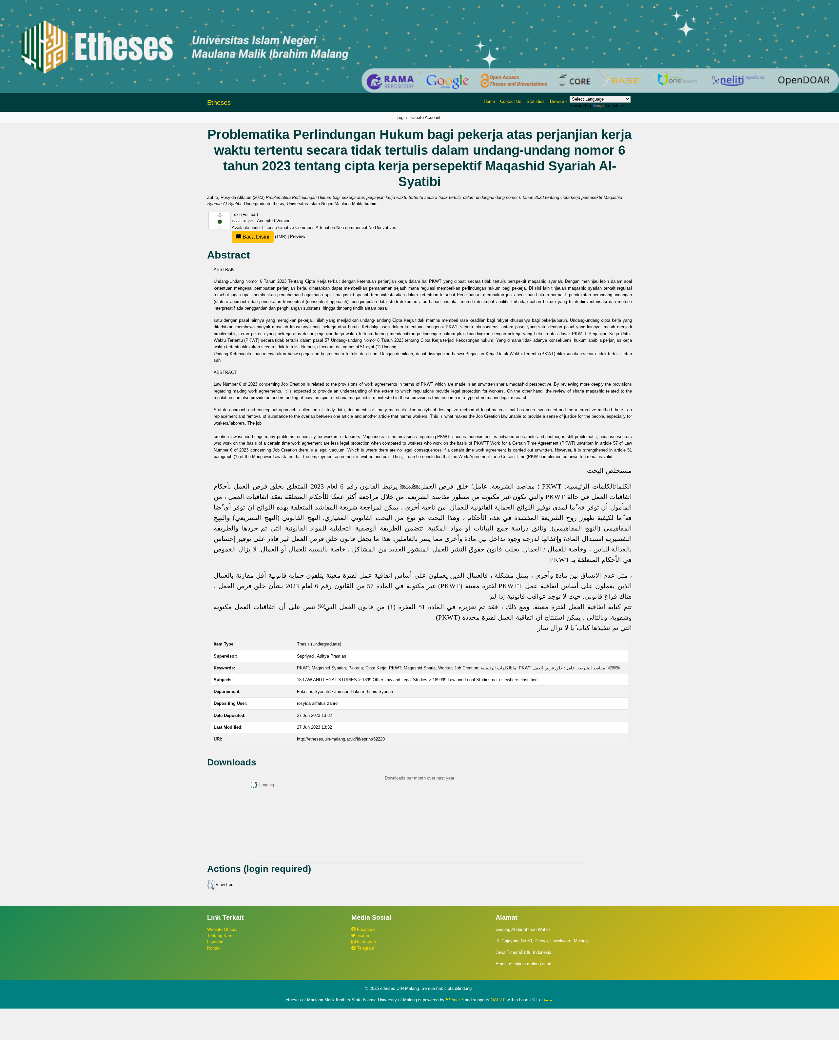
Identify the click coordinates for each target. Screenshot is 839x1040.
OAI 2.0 (498, 999)
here (548, 1000)
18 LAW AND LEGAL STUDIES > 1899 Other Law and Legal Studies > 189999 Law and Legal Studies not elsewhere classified (417, 679)
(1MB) (264, 236)
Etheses (219, 102)
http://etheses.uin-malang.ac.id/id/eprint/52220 (341, 739)
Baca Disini (255, 237)
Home (489, 101)
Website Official (222, 929)
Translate (614, 105)
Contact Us (510, 101)
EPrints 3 (454, 999)
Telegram (365, 948)
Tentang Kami (220, 935)
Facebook (366, 929)
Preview (297, 236)
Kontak (214, 948)
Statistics (536, 101)
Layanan (215, 941)
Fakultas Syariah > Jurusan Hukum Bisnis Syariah (345, 691)
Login (402, 117)
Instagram (366, 941)
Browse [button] (557, 101)
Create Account (425, 117)
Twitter (362, 935)
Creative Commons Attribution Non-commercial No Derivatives (337, 227)
